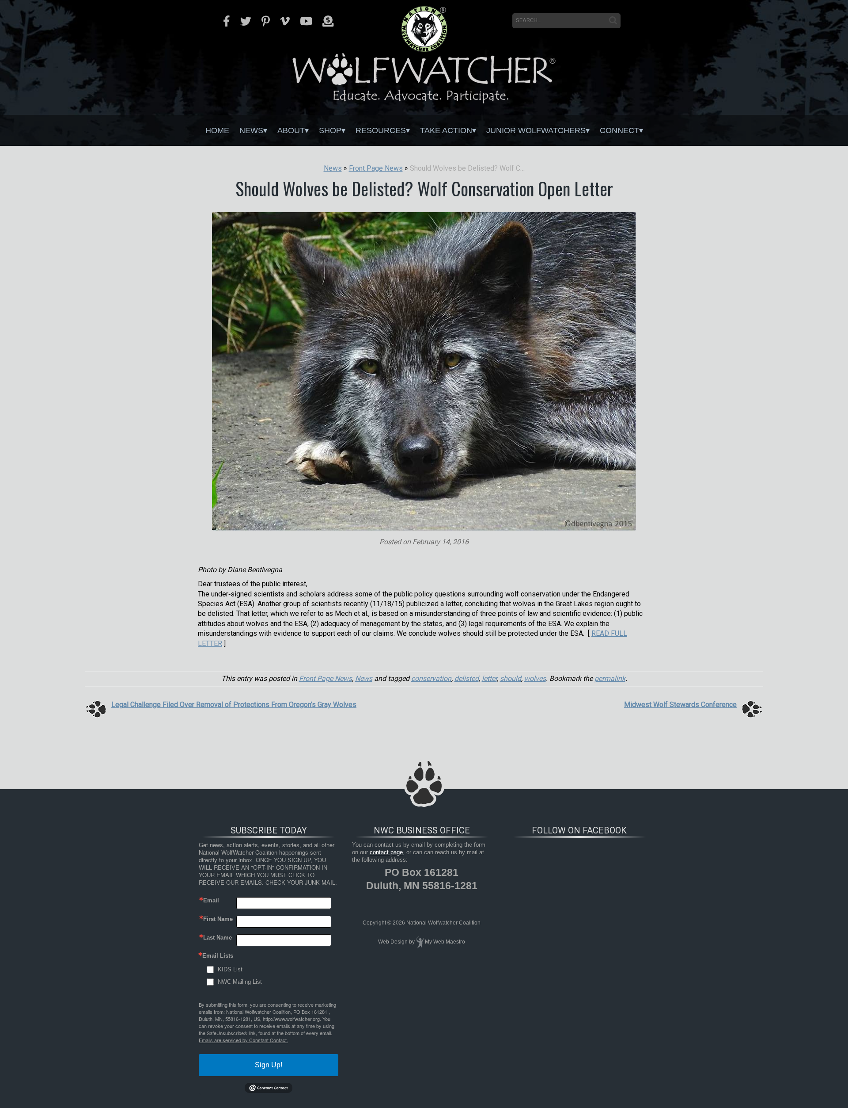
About (291, 130)
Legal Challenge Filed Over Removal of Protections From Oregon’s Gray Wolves (233, 704)
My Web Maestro (445, 942)
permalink (609, 678)
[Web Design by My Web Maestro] (420, 942)
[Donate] (327, 21)
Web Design (393, 942)
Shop (330, 130)
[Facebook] (226, 21)
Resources (381, 130)
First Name (218, 919)
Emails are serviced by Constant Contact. (243, 1039)
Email (211, 900)
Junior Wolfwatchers (536, 130)
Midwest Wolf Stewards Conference (680, 704)
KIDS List (230, 969)
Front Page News (325, 678)
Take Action (446, 130)
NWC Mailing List (240, 981)
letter (489, 678)
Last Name (217, 937)
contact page (386, 852)
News (251, 130)
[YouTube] (306, 21)
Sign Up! (268, 1065)
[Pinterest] (265, 21)
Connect (619, 130)
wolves (535, 678)
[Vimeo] (285, 21)
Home (217, 130)
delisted (466, 678)
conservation (431, 678)
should (510, 678)
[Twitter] (245, 21)
